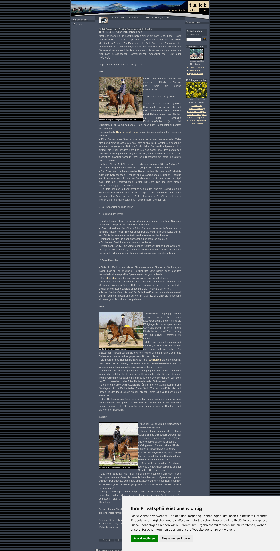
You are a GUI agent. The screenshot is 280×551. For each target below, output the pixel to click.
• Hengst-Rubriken (195, 67)
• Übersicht (197, 105)
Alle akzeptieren (144, 538)
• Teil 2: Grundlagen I (196, 111)
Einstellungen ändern (176, 538)
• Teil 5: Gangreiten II (196, 121)
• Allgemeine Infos (195, 73)
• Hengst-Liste (193, 70)
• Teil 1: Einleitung (197, 108)
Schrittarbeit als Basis (127, 132)
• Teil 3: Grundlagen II (197, 114)
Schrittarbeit (111, 278)
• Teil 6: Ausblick (196, 124)
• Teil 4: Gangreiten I (196, 117)
